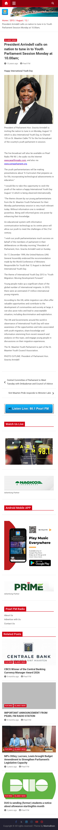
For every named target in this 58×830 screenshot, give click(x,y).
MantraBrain (49, 826)
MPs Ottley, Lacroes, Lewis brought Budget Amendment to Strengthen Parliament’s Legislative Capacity (28, 759)
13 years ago (12, 63)
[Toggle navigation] (14, 3)
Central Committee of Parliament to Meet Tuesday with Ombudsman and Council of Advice (30, 382)
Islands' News (10, 40)
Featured (8, 662)
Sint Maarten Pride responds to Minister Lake (29, 393)
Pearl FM (26, 63)
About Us (8, 615)
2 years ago (12, 767)
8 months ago (13, 720)
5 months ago (13, 676)
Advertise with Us (12, 619)
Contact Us (9, 623)
